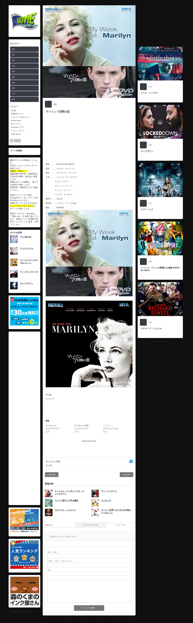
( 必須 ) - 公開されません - (60, 561)
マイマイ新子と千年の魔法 (66, 500)
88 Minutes (51, 425)
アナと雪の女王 (26, 237)
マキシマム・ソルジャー (65, 510)
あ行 (13, 49)
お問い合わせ (16, 134)
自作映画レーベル (16, 611)
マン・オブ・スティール (29, 271)
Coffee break (16, 120)
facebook (19, 140)
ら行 (13, 94)
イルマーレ (108, 425)
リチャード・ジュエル (151, 328)
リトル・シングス (149, 93)
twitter (15, 140)
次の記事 (126, 475)
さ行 (13, 60)
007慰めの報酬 (81, 425)
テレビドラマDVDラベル (20, 117)
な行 (13, 71)
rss (11, 140)
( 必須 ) (52, 552)
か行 (13, 55)
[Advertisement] (24, 418)
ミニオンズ (106, 500)
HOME (13, 110)
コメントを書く (54, 461)
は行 (13, 77)
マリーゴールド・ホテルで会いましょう (29, 261)
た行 (13, 66)
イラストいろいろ (17, 130)
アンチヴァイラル (26, 248)
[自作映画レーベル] (24, 34)
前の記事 (52, 475)
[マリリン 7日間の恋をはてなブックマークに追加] (131, 462)
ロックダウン (147, 151)
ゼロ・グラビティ (26, 283)
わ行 (13, 99)
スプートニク (147, 209)
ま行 (13, 82)
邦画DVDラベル (17, 114)
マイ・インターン (109, 491)
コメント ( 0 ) (120, 525)
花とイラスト (16, 124)
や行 (13, 88)
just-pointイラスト (17, 127)
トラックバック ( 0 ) (90, 525)
